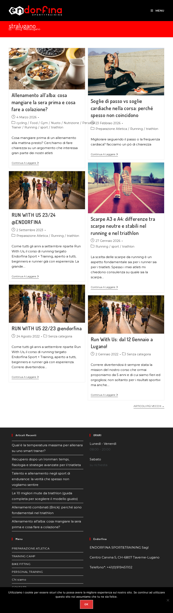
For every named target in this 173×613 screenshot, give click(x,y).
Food (34, 123)
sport (44, 127)
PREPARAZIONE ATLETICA (31, 548)
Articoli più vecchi (149, 406)
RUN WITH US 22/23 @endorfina (47, 328)
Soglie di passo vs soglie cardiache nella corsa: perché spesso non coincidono (122, 108)
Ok (86, 604)
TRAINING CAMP (23, 556)
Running (30, 127)
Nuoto (56, 123)
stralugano (33, 29)
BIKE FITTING (21, 564)
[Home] (10, 29)
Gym (44, 123)
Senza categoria (60, 336)
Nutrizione (71, 123)
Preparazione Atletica (111, 129)
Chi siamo (19, 579)
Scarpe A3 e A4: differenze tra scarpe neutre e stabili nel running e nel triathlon (123, 226)
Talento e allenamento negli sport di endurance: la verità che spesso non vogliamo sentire (41, 479)
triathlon (57, 127)
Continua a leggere (25, 162)
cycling (21, 123)
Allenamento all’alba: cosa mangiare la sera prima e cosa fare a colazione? (44, 102)
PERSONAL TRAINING (27, 571)
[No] (168, 600)
